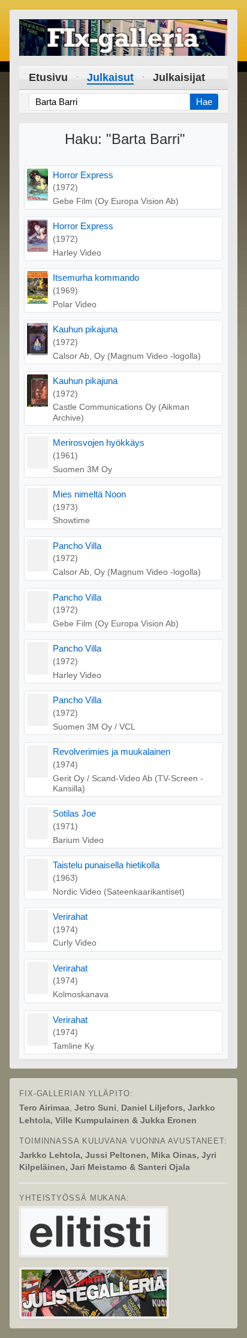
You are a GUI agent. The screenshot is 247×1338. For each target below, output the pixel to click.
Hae (204, 102)
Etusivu (48, 77)
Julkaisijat (179, 77)
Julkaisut (110, 77)
